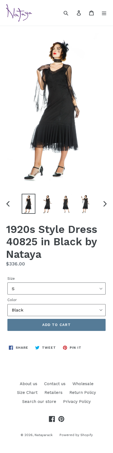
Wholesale (83, 383)
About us (28, 383)
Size (11, 278)
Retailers (53, 392)
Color (12, 300)
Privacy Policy (77, 401)
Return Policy (82, 392)
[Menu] (104, 13)
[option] (28, 203)
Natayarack (44, 435)
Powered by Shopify (76, 435)
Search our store (39, 401)
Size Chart (27, 392)
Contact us (55, 383)
